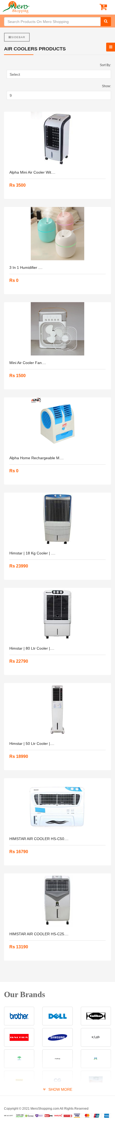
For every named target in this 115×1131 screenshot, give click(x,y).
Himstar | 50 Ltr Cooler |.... (31, 743)
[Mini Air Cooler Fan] (57, 328)
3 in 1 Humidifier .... (26, 267)
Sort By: (105, 65)
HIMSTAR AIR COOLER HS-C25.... (38, 934)
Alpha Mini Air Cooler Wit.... (32, 172)
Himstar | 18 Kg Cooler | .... (32, 553)
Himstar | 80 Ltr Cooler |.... (31, 648)
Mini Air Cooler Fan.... (27, 363)
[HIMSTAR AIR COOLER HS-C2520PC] (57, 900)
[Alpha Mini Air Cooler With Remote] (57, 138)
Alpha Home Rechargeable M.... (36, 458)
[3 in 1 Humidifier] (57, 233)
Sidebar (18, 37)
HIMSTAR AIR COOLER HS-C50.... (38, 839)
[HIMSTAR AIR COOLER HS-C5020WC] (57, 805)
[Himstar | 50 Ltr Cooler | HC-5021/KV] (57, 709)
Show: (106, 86)
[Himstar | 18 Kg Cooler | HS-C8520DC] (57, 519)
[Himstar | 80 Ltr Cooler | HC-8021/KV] (57, 614)
